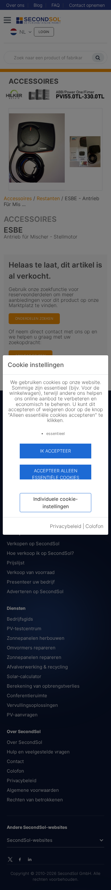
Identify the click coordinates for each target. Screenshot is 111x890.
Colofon (94, 526)
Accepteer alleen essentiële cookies (55, 473)
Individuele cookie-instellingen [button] (55, 502)
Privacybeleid (65, 526)
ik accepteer (55, 450)
